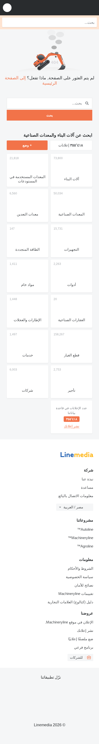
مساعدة (87, 487)
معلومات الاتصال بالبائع (75, 496)
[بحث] (7, 22)
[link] (71, 417)
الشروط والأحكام (80, 568)
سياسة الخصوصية (79, 577)
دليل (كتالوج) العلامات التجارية (70, 602)
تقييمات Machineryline (75, 594)
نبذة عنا (87, 479)
